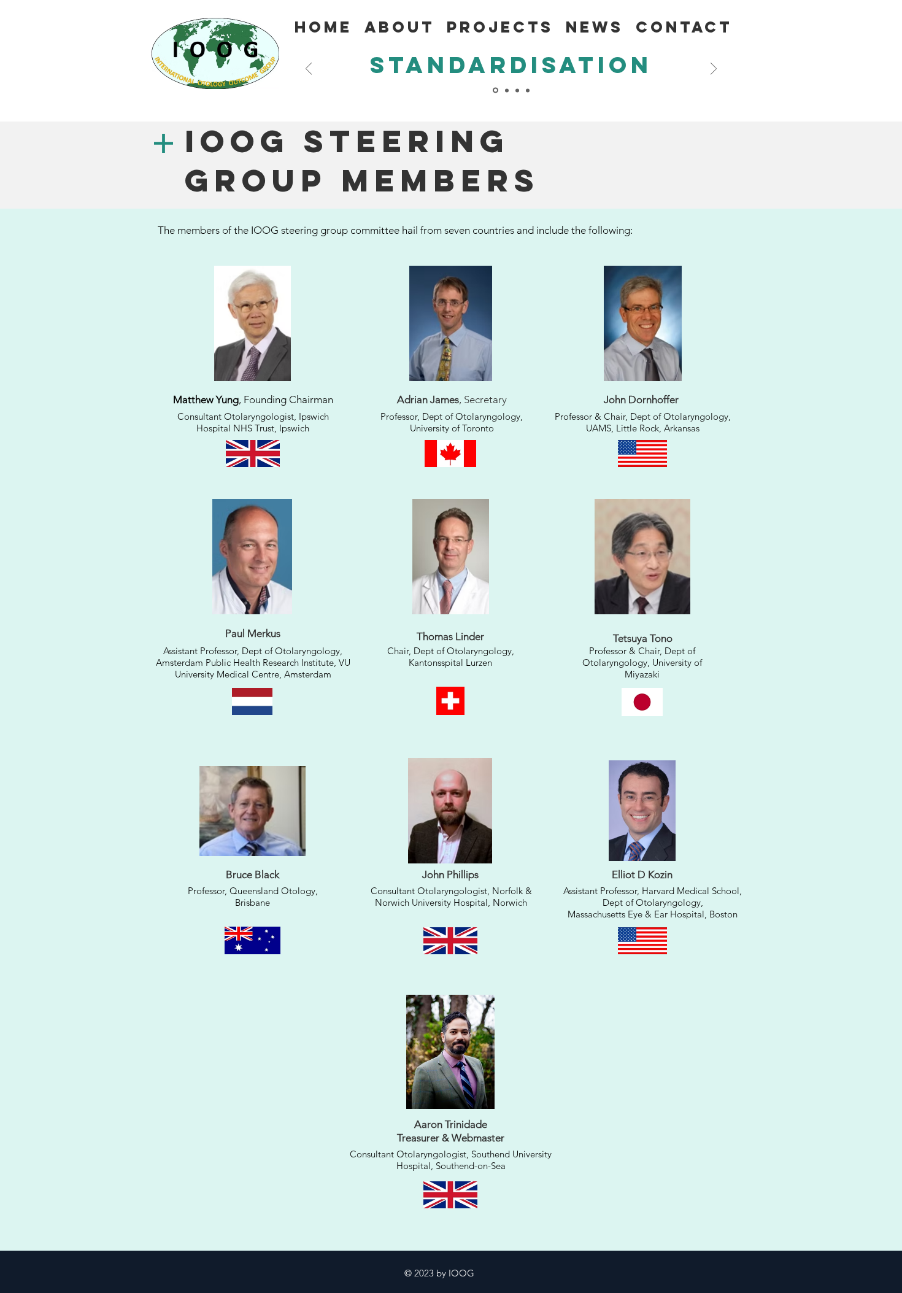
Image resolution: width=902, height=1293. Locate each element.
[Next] (714, 70)
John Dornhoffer (641, 399)
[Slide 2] (495, 90)
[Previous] (309, 70)
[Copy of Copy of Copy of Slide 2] (528, 90)
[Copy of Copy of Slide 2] (517, 90)
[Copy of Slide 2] (507, 90)
